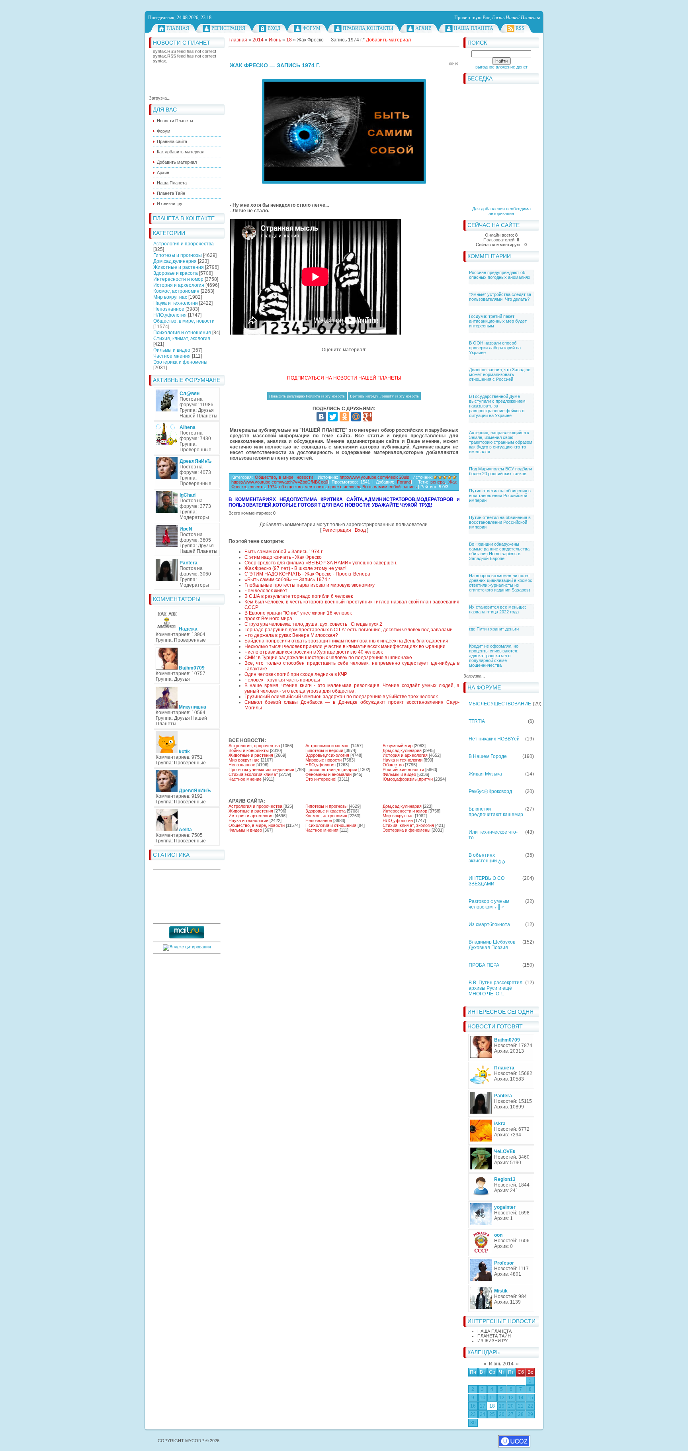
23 (473, 1414)
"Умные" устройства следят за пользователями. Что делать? (500, 297)
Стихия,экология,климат (253, 774)
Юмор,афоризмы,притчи (408, 779)
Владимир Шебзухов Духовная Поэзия (492, 944)
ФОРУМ (312, 28)
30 (473, 1423)
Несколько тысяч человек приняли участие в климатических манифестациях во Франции (345, 646)
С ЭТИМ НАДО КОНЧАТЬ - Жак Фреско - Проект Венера (307, 574)
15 (530, 1397)
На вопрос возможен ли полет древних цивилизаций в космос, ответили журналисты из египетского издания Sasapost (501, 582)
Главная (177, 28)
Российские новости (403, 769)
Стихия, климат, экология (181, 338)
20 (511, 1406)
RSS (520, 28)
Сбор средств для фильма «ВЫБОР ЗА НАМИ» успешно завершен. (320, 563)
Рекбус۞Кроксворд (490, 791)
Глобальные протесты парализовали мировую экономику (309, 585)
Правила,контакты (368, 28)
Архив (423, 28)
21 (521, 1406)
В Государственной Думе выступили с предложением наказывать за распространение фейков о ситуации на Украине (497, 406)
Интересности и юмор (178, 279)
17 (482, 1406)
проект (334, 486)
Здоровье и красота (175, 273)
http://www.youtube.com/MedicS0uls (374, 477)
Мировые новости (323, 760)
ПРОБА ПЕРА (484, 965)
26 (501, 1414)
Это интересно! (320, 779)
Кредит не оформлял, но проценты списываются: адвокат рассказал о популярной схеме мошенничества (493, 656)
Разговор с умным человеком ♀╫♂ (489, 904)
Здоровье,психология (327, 755)
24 (482, 1414)
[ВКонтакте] (321, 416)
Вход (274, 28)
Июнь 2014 (501, 1364)
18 (492, 1406)
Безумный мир (397, 745)
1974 (272, 486)
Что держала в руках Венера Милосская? (291, 635)
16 (473, 1406)
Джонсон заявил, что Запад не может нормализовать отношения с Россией (499, 374)
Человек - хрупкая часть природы (282, 680)
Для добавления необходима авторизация (501, 211)
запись (410, 486)
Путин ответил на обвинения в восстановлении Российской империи (500, 495)
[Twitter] (333, 416)
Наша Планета (473, 28)
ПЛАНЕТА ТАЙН (494, 1336)
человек (352, 486)
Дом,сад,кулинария (175, 261)
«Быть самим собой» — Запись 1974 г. (287, 579)
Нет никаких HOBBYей (494, 739)
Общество (393, 764)
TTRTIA (477, 721)
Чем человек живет (265, 590)
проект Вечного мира (268, 618)
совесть (256, 486)
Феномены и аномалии (328, 774)
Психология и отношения (182, 332)
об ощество (291, 486)
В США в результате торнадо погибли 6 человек (298, 596)
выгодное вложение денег (501, 67)
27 (511, 1414)
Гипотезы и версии (324, 750)
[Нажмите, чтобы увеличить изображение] (344, 131)
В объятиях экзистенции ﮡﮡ (487, 858)
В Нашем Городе (488, 756)
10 (482, 1397)
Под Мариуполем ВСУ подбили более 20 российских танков (500, 471)
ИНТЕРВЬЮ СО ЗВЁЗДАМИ (486, 881)
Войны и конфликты (249, 750)
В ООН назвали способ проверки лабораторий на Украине (495, 348)
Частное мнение (245, 779)
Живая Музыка (485, 774)
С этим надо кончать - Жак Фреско (283, 557)
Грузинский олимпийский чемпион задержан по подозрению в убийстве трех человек (341, 696)
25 (492, 1414)
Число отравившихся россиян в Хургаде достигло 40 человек (313, 652)
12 (501, 1397)
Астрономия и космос (327, 745)
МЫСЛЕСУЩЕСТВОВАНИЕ (500, 704)
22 (530, 1406)
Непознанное (168, 309)
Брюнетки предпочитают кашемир (496, 811)
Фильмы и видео (171, 350)
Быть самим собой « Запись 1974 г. (283, 551)
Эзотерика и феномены (180, 362)
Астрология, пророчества (254, 745)
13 (511, 1397)
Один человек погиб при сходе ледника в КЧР (295, 674)
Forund (404, 482)
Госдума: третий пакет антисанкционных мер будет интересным (498, 321)
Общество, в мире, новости (184, 321)
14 (521, 1397)
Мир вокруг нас (170, 297)
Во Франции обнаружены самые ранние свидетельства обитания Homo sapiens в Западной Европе (499, 551)
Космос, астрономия (176, 291)
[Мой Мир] (356, 416)
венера (437, 482)
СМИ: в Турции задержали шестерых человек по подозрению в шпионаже (328, 657)
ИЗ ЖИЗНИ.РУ (492, 1340)
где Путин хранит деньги (494, 629)
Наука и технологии (175, 303)
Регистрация (228, 28)
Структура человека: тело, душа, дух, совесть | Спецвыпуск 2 (313, 624)
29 (530, 1414)
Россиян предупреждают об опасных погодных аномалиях (499, 275)
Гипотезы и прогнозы (177, 255)
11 (491, 1397)
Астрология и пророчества (183, 244)
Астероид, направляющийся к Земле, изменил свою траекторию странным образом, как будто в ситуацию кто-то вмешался (501, 442)
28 (521, 1414)
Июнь (275, 40)
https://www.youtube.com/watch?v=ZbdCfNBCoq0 (279, 482)
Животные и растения (178, 267)
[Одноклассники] (344, 416)
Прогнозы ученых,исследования (261, 769)
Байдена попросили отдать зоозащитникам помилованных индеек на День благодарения (346, 641)
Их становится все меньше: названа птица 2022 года (497, 609)
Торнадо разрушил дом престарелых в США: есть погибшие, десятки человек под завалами (348, 629)
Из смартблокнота (489, 924)
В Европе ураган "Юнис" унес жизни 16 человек (298, 613)
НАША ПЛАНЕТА (494, 1331)
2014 (258, 40)
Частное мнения (172, 356)
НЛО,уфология (170, 315)
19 (501, 1406)
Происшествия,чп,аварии (331, 769)
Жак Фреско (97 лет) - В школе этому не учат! (295, 568)
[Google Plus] (367, 416)
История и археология (178, 285)
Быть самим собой (381, 486)
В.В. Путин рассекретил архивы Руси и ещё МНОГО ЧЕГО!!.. (495, 988)
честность (315, 486)
